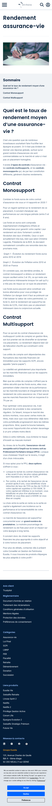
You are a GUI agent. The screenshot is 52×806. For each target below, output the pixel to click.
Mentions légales (11, 613)
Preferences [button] (41, 780)
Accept (26, 788)
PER (5, 654)
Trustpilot (7, 590)
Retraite (6, 662)
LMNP (6, 650)
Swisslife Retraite (11, 694)
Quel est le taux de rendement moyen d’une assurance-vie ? (23, 86)
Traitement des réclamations (16, 605)
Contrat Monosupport (13, 93)
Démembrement (10, 666)
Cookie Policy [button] (34, 778)
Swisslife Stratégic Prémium (16, 724)
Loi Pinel (7, 641)
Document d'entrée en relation (17, 601)
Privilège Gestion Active (14, 711)
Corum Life (8, 715)
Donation (7, 670)
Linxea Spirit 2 (9, 698)
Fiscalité (7, 658)
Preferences (26, 800)
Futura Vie (8, 728)
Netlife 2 (7, 707)
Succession (8, 675)
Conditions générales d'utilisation (18, 609)
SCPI (5, 645)
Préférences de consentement (17, 622)
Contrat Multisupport (13, 97)
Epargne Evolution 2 (12, 719)
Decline (26, 794)
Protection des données (14, 617)
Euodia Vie (8, 690)
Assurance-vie (9, 637)
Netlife (6, 703)
